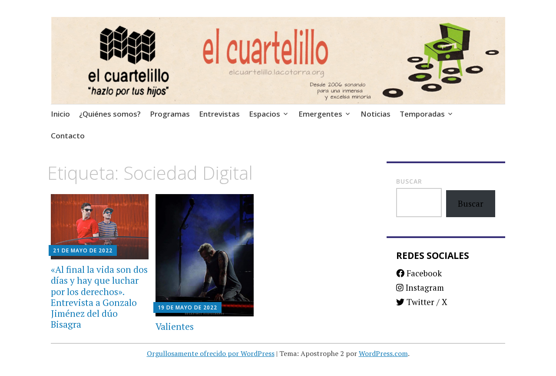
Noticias (376, 114)
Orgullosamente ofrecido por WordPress (211, 353)
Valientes (175, 326)
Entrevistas (219, 114)
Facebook (423, 273)
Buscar (409, 181)
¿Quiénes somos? (110, 114)
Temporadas (422, 114)
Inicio (60, 114)
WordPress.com (383, 353)
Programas (170, 114)
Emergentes (320, 114)
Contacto (68, 136)
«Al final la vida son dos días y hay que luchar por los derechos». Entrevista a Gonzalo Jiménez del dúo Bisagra (99, 296)
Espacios (264, 114)
